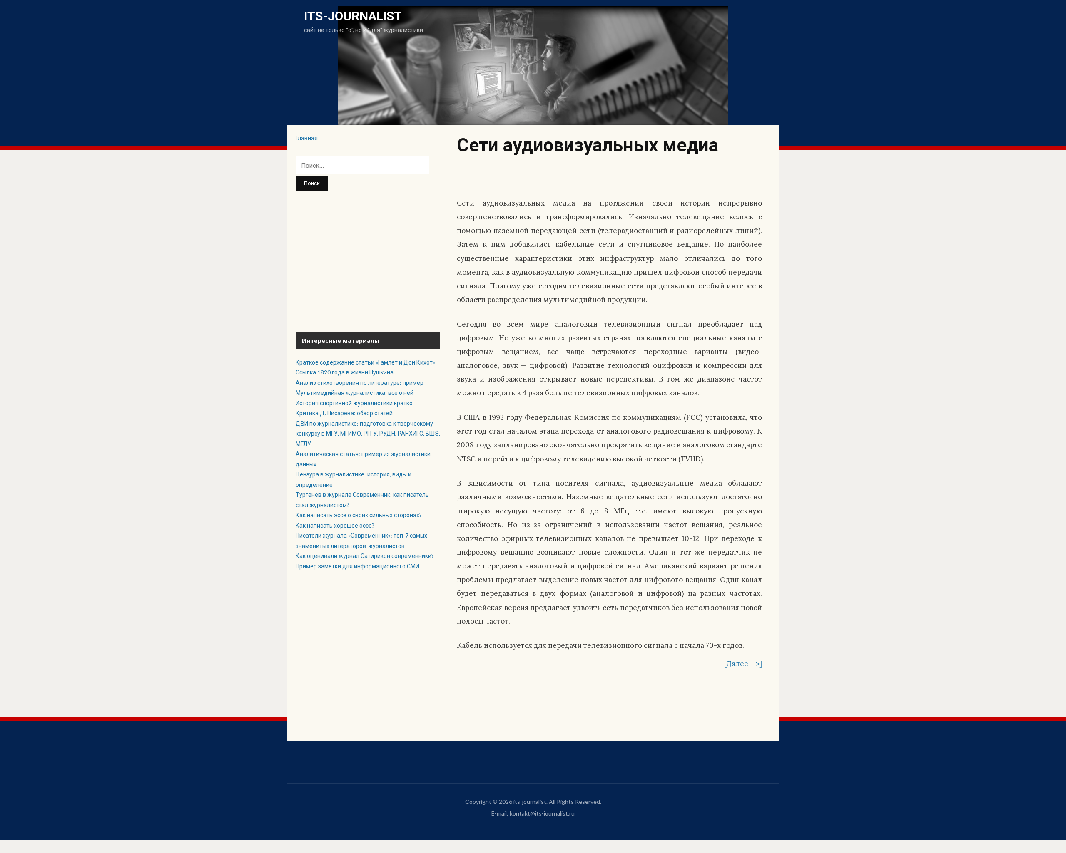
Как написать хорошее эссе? (335, 525)
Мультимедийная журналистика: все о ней (354, 392)
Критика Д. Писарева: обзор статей (345, 413)
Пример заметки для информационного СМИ (357, 566)
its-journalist (353, 16)
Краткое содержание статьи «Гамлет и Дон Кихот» (365, 362)
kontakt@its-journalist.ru (542, 813)
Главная (307, 137)
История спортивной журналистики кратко (354, 403)
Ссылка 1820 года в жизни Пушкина (345, 372)
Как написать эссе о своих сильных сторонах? (359, 514)
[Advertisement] (368, 261)
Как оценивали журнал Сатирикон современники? (365, 555)
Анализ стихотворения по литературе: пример (359, 382)
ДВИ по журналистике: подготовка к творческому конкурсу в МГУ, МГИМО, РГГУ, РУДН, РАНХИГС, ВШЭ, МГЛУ (368, 433)
